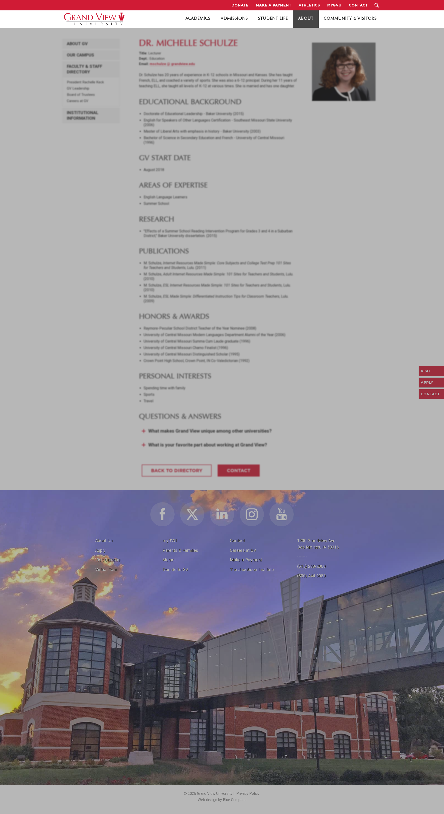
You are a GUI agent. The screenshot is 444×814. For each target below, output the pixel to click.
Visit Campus (107, 559)
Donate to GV (175, 569)
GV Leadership (78, 88)
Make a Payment (246, 559)
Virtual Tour (106, 569)
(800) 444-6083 (311, 575)
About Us (104, 540)
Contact (237, 540)
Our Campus (80, 55)
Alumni (169, 559)
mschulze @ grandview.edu (172, 64)
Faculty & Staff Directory (84, 69)
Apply (100, 550)
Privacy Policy (247, 793)
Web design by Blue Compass (222, 800)
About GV (77, 43)
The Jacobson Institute (252, 569)
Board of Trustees (81, 95)
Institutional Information (82, 115)
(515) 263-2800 (311, 566)
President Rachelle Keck (85, 82)
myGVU (170, 540)
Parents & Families (180, 550)
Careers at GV (77, 101)
